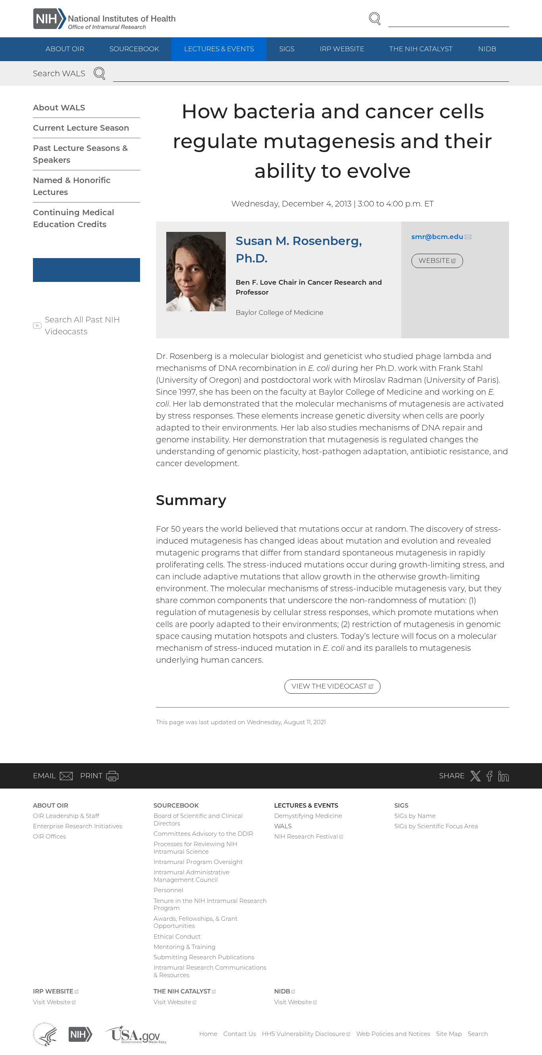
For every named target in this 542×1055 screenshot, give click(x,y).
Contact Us (239, 1034)
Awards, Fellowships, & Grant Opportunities (196, 922)
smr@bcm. (441, 237)
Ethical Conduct (177, 936)
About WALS (59, 107)
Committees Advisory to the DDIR (203, 833)
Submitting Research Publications (204, 957)
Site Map (449, 1034)
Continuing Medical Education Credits (73, 218)
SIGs (286, 49)
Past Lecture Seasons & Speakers (80, 154)
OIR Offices (49, 836)
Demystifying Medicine (308, 816)
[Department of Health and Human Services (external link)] (45, 1033)
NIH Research (309, 837)
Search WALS (59, 73)
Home (208, 1034)
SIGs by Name (415, 816)
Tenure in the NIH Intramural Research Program (210, 904)
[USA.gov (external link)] (135, 1033)
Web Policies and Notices (393, 1034)
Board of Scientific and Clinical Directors (198, 819)
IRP (348, 53)
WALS (283, 826)
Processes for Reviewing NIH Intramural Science (195, 847)
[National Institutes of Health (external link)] (80, 1033)
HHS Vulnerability (306, 1034)
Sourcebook (134, 49)
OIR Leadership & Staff (66, 816)
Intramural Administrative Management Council (191, 875)
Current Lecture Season (81, 128)
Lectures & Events (219, 49)
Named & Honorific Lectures (72, 186)
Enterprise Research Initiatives (77, 826)
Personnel (168, 890)
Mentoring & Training (184, 947)
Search (478, 1034)
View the (336, 688)
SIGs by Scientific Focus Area (436, 826)
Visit (54, 1002)
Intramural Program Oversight (198, 862)
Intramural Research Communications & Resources (210, 971)
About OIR (65, 49)
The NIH (427, 53)
